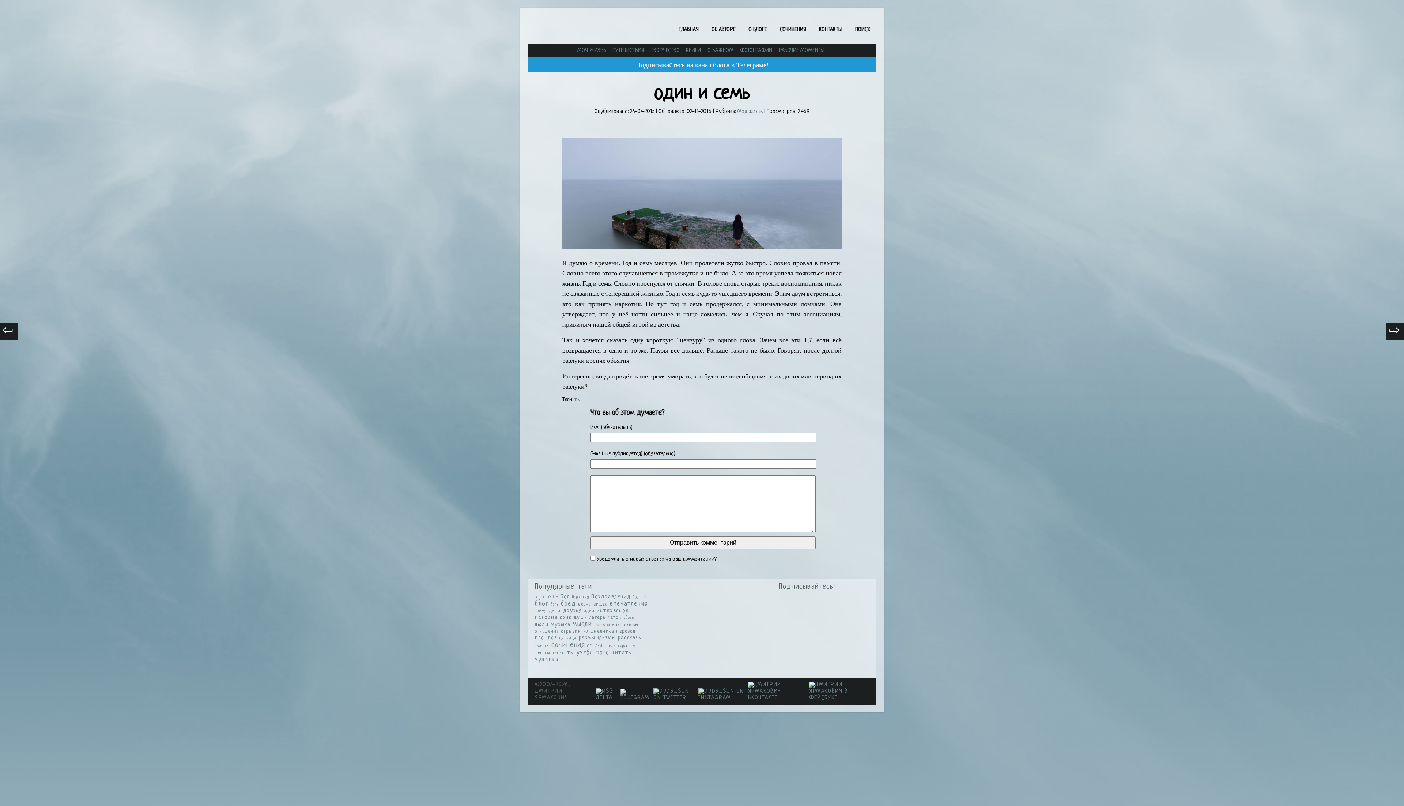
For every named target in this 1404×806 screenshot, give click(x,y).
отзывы (630, 625)
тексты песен (550, 653)
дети (555, 611)
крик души (573, 617)
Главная (689, 30)
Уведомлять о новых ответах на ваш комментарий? (657, 559)
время (541, 611)
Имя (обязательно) (611, 428)
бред (568, 603)
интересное (613, 611)
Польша (640, 597)
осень (613, 625)
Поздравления (610, 597)
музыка (561, 625)
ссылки (595, 645)
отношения (547, 631)
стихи (610, 646)
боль (555, 604)
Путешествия (628, 51)
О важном (720, 51)
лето (613, 617)
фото (602, 652)
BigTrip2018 (547, 597)
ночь (599, 625)
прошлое (546, 638)
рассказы (630, 638)
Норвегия (580, 597)
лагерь (597, 617)
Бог (565, 597)
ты (577, 400)
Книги (693, 51)
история (546, 617)
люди (541, 625)
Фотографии (756, 51)
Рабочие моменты (801, 51)
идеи (589, 611)
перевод (626, 631)
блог (541, 603)
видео (600, 604)
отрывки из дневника (587, 631)
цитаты (622, 653)
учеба (585, 652)
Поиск (863, 30)
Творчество (665, 51)
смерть (542, 646)
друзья (572, 611)
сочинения (568, 645)
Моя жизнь (591, 51)
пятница (568, 638)
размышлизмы (597, 638)
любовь (627, 617)
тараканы (627, 646)
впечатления (629, 604)
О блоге (757, 30)
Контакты (830, 30)
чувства (546, 659)
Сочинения (793, 30)
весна (584, 604)
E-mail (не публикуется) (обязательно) (632, 454)
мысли (582, 624)
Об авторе (724, 30)
